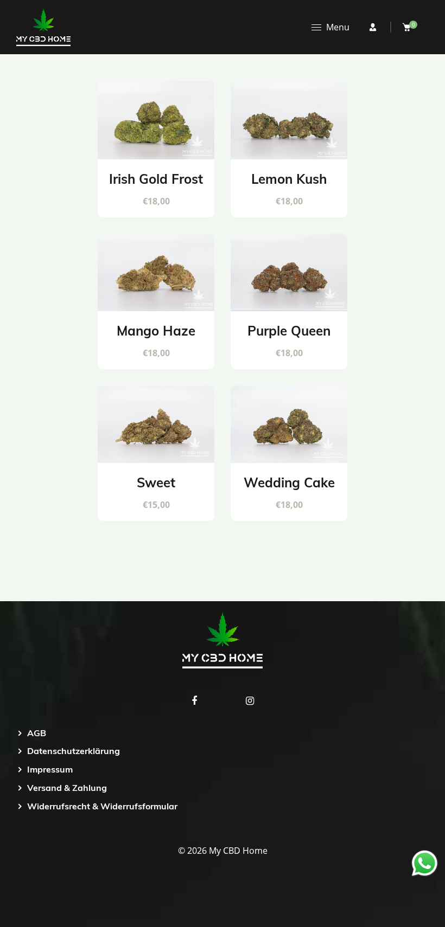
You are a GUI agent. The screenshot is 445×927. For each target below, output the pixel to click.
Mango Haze (156, 331)
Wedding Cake (289, 482)
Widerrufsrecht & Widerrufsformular (102, 806)
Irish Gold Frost (156, 179)
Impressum (50, 769)
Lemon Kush (289, 179)
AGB (36, 733)
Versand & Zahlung (67, 787)
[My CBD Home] (43, 27)
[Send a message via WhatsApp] (425, 863)
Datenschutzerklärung (73, 750)
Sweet (156, 482)
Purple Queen (288, 331)
